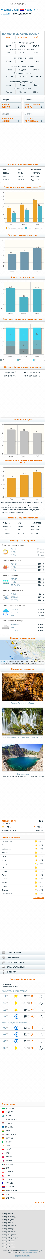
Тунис (8, 1175)
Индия (8, 1131)
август (21, 180)
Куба (8, 1153)
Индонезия (11, 1134)
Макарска (6, 864)
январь (6, 170)
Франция (9, 1183)
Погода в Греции (8, 1229)
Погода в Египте (8, 1214)
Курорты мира (9, 9)
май (19, 170)
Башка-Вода (7, 841)
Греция (9, 1116)
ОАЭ (7, 1168)
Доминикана (11, 1119)
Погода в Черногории (10, 1238)
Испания (9, 1138)
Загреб (5, 853)
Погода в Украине (8, 1244)
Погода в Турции (8, 1220)
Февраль (14, 597)
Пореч (4, 871)
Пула (4, 875)
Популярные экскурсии (22, 669)
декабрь (36, 180)
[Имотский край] (23, 772)
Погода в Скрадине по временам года (22, 367)
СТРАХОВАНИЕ (13, 957)
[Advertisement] (22, 29)
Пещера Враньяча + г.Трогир (22, 703)
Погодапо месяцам (31, 119)
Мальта (9, 1161)
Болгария (10, 1108)
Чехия (8, 1194)
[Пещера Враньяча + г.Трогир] (23, 701)
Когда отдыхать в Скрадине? (22, 541)
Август (14, 549)
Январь (14, 594)
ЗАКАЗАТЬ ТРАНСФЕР (16, 967)
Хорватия (30, 9)
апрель (6, 180)
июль (20, 176)
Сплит (4, 886)
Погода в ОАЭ (7, 1223)
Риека (4, 879)
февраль (7, 173)
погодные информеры (30, 1251)
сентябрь (36, 170)
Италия (9, 1142)
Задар (4, 856)
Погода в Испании (8, 1232)
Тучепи (5, 890)
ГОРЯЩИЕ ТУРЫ (14, 953)
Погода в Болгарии (9, 1226)
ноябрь (35, 176)
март (5, 176)
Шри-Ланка (10, 1198)
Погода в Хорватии (9, 1235)
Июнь (13, 555)
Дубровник (6, 849)
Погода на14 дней (7, 119)
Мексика (9, 1164)
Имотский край (22, 774)
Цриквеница (7, 894)
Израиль (9, 1127)
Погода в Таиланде (9, 1217)
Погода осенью (32, 376)
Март (13, 615)
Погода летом (9, 376)
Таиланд (9, 1172)
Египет (9, 1123)
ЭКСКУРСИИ (12, 972)
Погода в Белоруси (9, 1247)
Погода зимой (9, 372)
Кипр (8, 1146)
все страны (39, 1202)
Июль (13, 552)
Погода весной (32, 372)
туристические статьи (28, 1252)
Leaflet (3, 661)
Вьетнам (9, 1112)
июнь (20, 173)
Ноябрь (14, 609)
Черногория (11, 1190)
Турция (9, 1179)
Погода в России (8, 1241)
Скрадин (6, 13)
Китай (8, 1149)
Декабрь (14, 600)
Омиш (4, 868)
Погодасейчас (5, 105)
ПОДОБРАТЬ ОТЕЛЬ (15, 962)
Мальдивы (10, 1157)
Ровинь (5, 882)
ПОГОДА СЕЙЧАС (9, 821)
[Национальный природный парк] (23, 735)
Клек (4, 860)
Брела (4, 845)
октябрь (36, 173)
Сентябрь (15, 585)
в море (32, 105)
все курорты (38, 898)
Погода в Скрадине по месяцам (22, 164)
